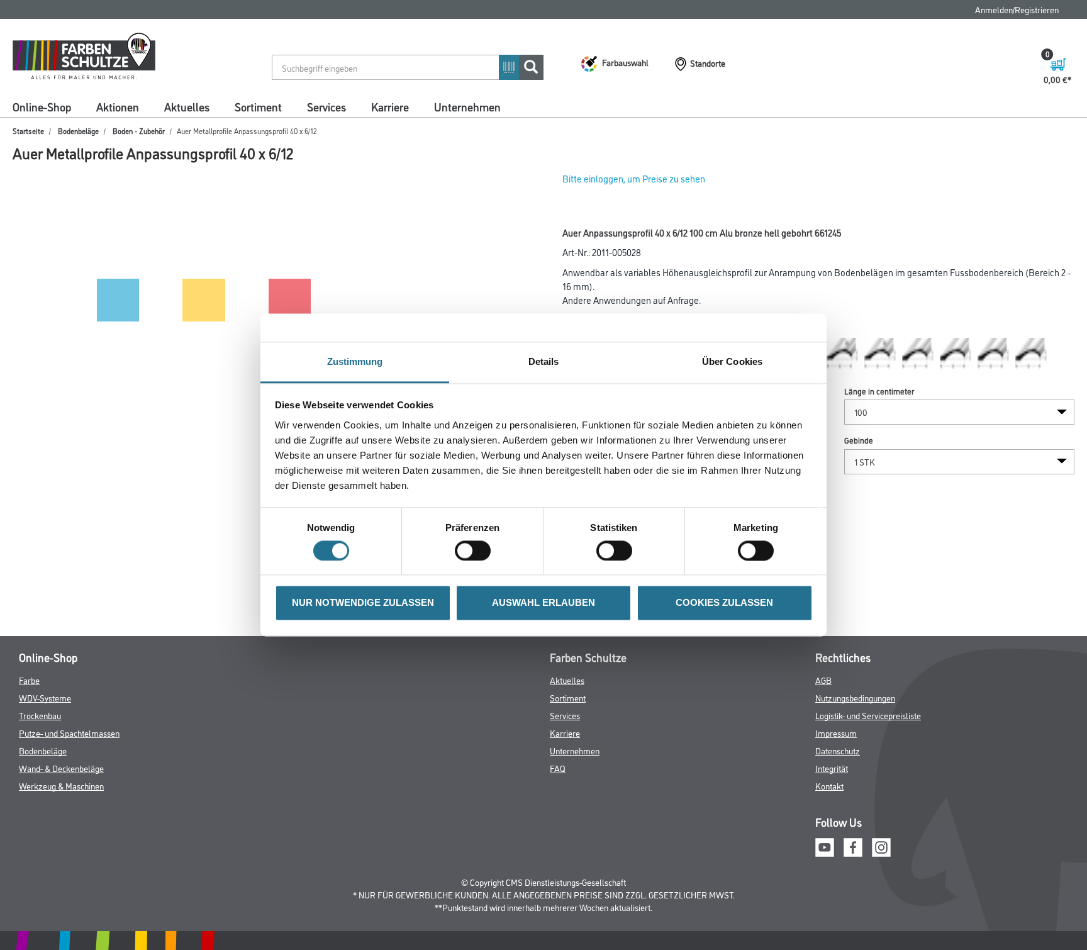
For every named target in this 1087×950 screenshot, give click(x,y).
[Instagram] (881, 845)
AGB (823, 680)
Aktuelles (186, 106)
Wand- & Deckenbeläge (61, 768)
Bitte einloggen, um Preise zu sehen (633, 178)
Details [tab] (543, 361)
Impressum (836, 733)
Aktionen (117, 106)
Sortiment (258, 106)
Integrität (831, 768)
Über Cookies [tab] (732, 361)
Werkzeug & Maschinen (61, 785)
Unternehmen (467, 106)
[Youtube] (824, 845)
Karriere (390, 106)
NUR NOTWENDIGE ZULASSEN (363, 603)
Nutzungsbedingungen (855, 697)
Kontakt (829, 785)
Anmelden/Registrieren (1017, 9)
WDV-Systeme (45, 697)
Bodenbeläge (78, 130)
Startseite (28, 130)
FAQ (558, 768)
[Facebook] (853, 845)
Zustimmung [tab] (355, 361)
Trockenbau (40, 715)
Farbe (29, 680)
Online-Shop (42, 106)
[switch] (476, 551)
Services (326, 106)
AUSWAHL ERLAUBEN (543, 603)
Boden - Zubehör (139, 130)
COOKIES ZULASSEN (724, 603)
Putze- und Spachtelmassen (69, 733)
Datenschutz (837, 750)
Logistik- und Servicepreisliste (868, 715)
